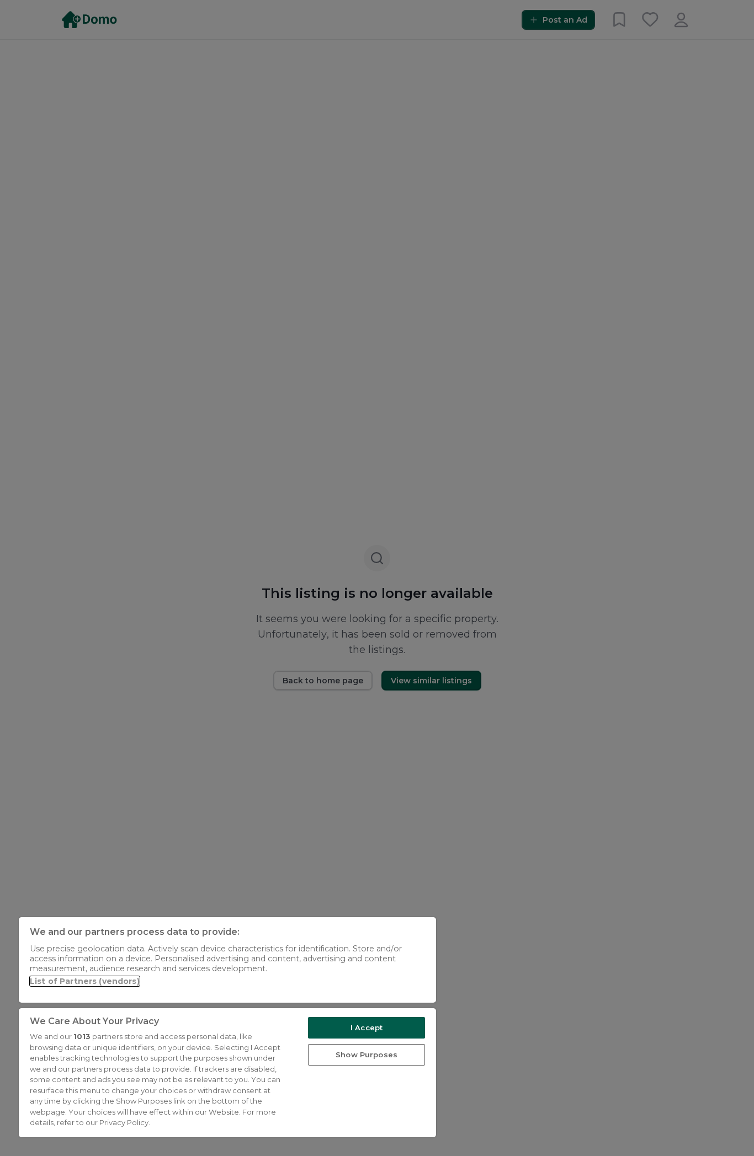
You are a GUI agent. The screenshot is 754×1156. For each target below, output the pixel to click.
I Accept (367, 1027)
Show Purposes (366, 1054)
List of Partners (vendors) (85, 981)
